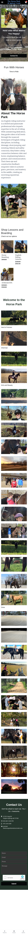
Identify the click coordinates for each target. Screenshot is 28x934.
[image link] (14, 2)
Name (4, 853)
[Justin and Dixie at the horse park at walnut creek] (14, 598)
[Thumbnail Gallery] (14, 359)
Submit (14, 884)
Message (4, 866)
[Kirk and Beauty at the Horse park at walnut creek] (14, 375)
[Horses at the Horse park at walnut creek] (14, 318)
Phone (4, 861)
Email (4, 857)
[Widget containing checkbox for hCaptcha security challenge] (14, 878)
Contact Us (14, 56)
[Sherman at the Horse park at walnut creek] (14, 338)
